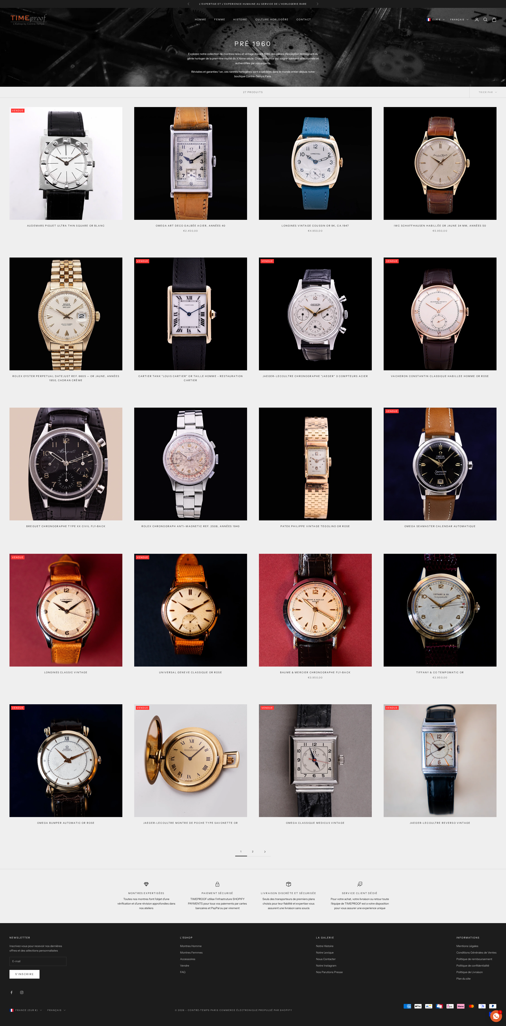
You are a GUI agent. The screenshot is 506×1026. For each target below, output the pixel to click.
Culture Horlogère (272, 19)
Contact (303, 19)
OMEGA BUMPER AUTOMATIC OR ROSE (66, 822)
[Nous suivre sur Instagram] (22, 992)
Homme (201, 19)
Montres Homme (191, 946)
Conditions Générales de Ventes (476, 952)
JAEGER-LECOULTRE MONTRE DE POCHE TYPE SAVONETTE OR (190, 822)
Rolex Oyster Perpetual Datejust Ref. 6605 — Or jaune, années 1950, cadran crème (65, 378)
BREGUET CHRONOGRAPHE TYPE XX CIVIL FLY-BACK (66, 526)
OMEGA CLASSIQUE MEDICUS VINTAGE (315, 822)
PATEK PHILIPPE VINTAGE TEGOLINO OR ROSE (315, 526)
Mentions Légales (467, 946)
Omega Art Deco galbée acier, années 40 (191, 225)
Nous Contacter (326, 959)
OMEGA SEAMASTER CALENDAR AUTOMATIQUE (440, 526)
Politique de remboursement (474, 959)
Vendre (184, 965)
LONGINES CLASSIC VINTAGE (66, 672)
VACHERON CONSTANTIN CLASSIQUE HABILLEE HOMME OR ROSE (440, 376)
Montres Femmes (191, 952)
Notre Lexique (325, 952)
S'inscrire (24, 974)
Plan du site (463, 978)
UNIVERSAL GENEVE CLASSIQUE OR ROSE (190, 672)
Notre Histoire (324, 946)
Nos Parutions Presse (329, 972)
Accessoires (187, 959)
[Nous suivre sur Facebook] (11, 992)
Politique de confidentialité (472, 965)
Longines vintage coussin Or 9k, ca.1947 (315, 225)
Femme (219, 19)
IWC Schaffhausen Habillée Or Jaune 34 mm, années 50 (440, 225)
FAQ (182, 972)
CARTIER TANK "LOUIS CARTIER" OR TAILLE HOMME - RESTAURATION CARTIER (190, 378)
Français (457, 19)
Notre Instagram (326, 965)
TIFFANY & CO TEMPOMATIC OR (440, 672)
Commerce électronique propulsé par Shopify (255, 1010)
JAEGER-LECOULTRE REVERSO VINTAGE (440, 822)
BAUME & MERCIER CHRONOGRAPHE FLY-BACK (315, 672)
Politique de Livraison (469, 972)
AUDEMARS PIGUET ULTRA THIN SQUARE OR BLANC (66, 225)
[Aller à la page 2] (265, 851)
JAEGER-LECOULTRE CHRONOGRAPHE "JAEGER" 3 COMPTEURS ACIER (315, 376)
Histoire (240, 19)
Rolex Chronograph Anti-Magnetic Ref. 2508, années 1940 (191, 526)
